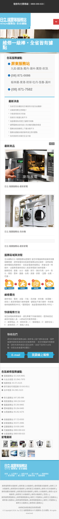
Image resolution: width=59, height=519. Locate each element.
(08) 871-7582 (21, 89)
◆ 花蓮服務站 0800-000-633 (13, 430)
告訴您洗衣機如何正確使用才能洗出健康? (26, 106)
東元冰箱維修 (28, 486)
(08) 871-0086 (20, 75)
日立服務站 (52, 497)
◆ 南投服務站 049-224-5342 (13, 401)
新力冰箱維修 (24, 494)
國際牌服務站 (10, 497)
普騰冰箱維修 (10, 492)
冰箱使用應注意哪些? (18, 110)
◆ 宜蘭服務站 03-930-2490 (12, 427)
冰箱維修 (38, 494)
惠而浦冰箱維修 (27, 492)
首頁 (6, 474)
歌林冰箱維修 (19, 489)
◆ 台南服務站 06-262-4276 (12, 412)
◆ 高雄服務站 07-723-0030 (12, 419)
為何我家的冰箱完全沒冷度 (20, 136)
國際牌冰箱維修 (11, 486)
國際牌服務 (23, 500)
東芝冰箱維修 (35, 489)
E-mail (15, 355)
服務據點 (41, 476)
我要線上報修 (40, 355)
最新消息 (24, 474)
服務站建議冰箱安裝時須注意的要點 (24, 132)
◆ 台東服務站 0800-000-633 (13, 434)
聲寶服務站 (24, 497)
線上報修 (21, 476)
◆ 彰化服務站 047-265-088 (12, 398)
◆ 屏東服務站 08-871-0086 (12, 423)
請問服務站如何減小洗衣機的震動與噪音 (25, 125)
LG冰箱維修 (42, 492)
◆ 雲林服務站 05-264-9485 (12, 408)
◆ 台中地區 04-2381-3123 (12, 390)
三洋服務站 (38, 497)
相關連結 (45, 474)
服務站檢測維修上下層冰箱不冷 (22, 129)
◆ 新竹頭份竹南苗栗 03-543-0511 (15, 386)
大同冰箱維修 (50, 489)
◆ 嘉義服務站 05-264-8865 (12, 405)
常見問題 (11, 476)
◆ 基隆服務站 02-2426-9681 (13, 376)
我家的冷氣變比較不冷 (18, 118)
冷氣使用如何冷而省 (17, 114)
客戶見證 (35, 474)
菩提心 (46, 494)
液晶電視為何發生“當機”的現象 (22, 121)
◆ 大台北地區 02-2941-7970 (13, 379)
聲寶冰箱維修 (43, 486)
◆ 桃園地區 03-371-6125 (11, 383)
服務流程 (31, 476)
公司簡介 (14, 474)
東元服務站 (10, 500)
